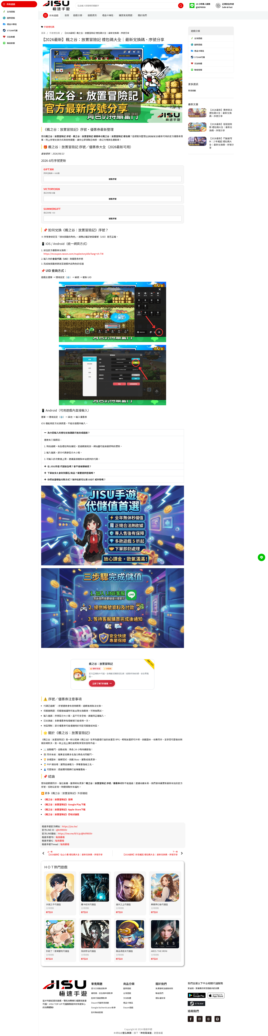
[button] (112, 432)
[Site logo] (56, 5)
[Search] (180, 5)
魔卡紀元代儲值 (88, 904)
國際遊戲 (127, 988)
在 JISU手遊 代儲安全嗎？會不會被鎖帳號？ (69, 466)
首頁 (43, 32)
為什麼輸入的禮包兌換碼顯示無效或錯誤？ (68, 432)
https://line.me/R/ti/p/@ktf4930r (75, 833)
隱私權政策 (160, 998)
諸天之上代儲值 (123, 904)
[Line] (217, 1019)
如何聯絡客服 (97, 1012)
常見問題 (192, 90)
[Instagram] (200, 1019)
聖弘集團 (127, 1032)
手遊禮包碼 (49, 26)
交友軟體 (127, 998)
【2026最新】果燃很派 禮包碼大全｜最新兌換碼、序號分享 (220, 113)
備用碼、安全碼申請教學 (102, 993)
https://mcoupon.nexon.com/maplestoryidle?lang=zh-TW (73, 253)
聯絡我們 (159, 993)
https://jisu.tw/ (70, 826)
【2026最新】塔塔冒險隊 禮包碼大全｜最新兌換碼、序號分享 (220, 127)
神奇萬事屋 (146, 1032)
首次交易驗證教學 (99, 988)
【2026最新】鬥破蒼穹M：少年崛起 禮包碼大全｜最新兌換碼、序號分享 (221, 143)
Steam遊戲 (128, 1007)
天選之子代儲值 (53, 904)
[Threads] (208, 1019)
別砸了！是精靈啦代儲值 (57, 951)
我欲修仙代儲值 (88, 951)
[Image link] (65, 987)
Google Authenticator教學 (103, 1007)
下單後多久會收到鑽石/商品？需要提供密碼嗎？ (71, 473)
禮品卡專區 (128, 1002)
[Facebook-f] (191, 1019)
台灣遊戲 (50, 908)
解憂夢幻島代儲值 (159, 904)
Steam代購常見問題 (100, 1002)
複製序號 (112, 179)
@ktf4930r (61, 829)
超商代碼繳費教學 (99, 998)
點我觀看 (60, 837)
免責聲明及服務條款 (164, 988)
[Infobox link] (200, 5)
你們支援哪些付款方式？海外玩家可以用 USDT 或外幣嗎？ (76, 479)
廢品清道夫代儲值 (124, 951)
